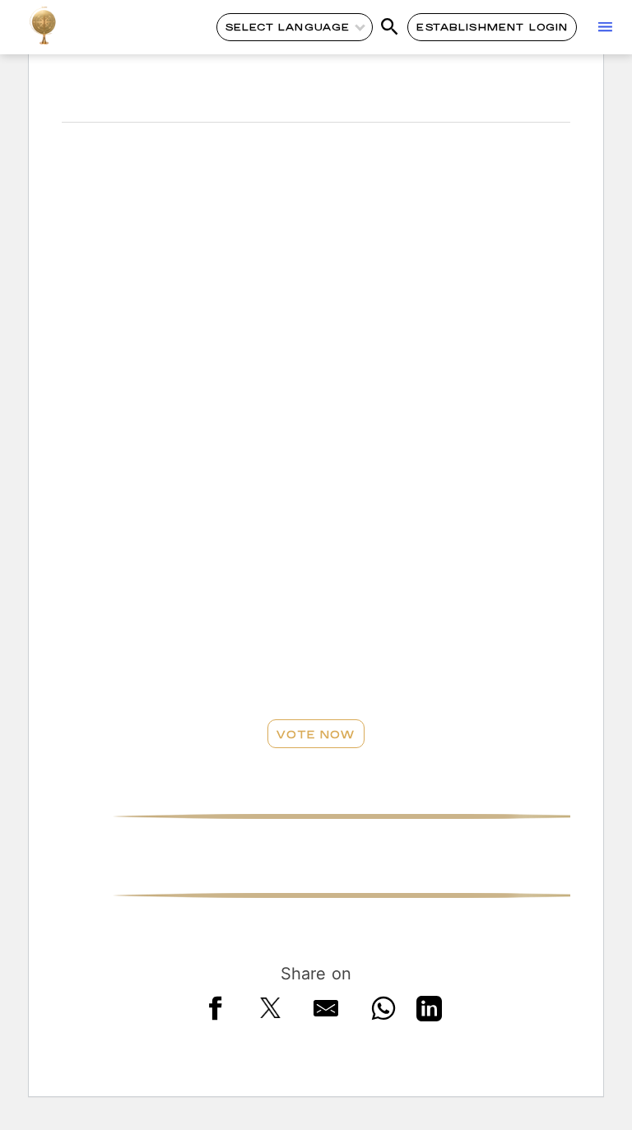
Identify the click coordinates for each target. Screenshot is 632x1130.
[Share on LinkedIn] (429, 1011)
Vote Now (315, 734)
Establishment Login (492, 26)
